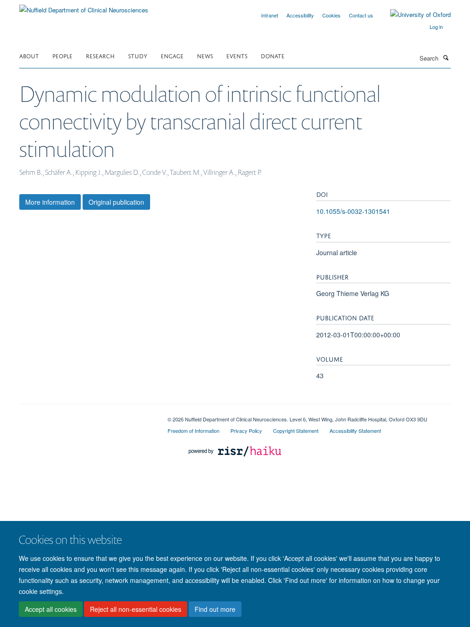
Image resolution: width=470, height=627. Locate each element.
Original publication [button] (116, 202)
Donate (273, 55)
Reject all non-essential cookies (135, 609)
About (29, 55)
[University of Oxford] (413, 14)
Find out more (215, 609)
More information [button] (50, 202)
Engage (172, 55)
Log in (436, 26)
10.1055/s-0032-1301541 (353, 211)
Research (100, 55)
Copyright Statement (296, 430)
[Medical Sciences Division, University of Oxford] (86, 416)
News (205, 55)
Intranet (269, 15)
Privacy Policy (246, 430)
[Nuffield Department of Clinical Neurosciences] (83, 6)
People (62, 55)
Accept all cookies (51, 609)
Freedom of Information (193, 430)
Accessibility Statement (355, 430)
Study (137, 55)
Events (236, 55)
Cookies (331, 15)
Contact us (361, 15)
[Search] (446, 57)
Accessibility (300, 15)
